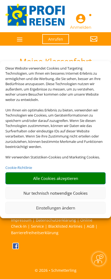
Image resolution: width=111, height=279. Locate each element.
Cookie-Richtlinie (18, 167)
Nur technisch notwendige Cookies (55, 193)
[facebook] (15, 247)
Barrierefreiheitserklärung (34, 232)
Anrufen (55, 39)
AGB (90, 226)
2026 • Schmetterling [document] (57, 270)
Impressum (21, 220)
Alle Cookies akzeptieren (55, 178)
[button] (87, 42)
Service (37, 226)
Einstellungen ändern (55, 208)
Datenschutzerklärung (56, 220)
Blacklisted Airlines (65, 226)
